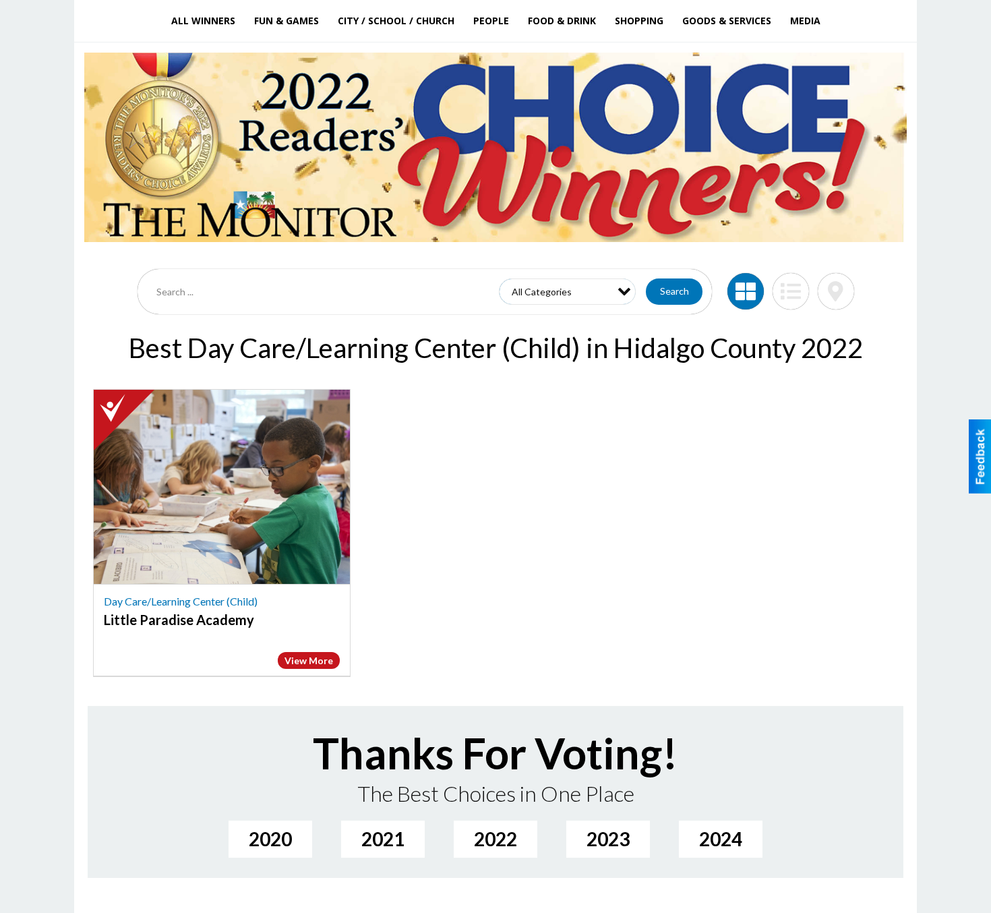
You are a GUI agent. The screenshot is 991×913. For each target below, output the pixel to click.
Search (674, 291)
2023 (608, 838)
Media (805, 20)
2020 (270, 838)
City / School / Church (396, 20)
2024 (720, 838)
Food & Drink (562, 20)
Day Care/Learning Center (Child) (181, 601)
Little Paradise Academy (179, 620)
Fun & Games (286, 20)
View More (308, 660)
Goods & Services (726, 20)
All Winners (203, 20)
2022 (495, 838)
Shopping (639, 20)
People (491, 20)
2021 (382, 838)
